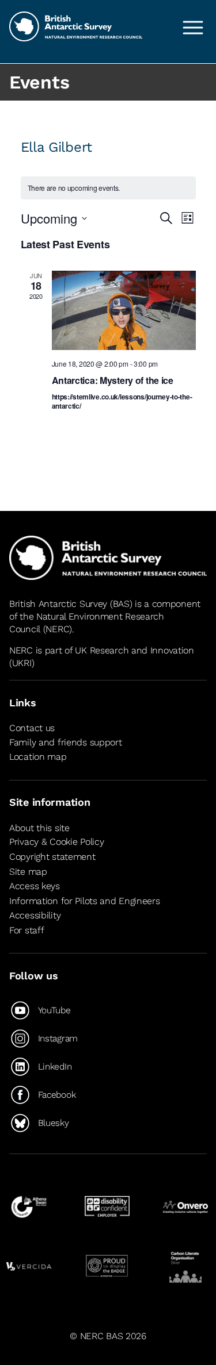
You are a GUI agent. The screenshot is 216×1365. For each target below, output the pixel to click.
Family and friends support (65, 742)
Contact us (32, 727)
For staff (26, 930)
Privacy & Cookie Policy (56, 841)
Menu (193, 27)
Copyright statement (52, 856)
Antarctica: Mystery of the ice (112, 380)
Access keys (34, 885)
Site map (28, 871)
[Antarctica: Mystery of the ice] (124, 310)
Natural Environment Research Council (86, 623)
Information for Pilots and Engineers (84, 900)
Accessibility (34, 915)
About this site (39, 827)
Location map (38, 756)
